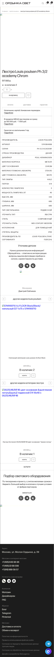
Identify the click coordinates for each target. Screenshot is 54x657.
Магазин (6, 592)
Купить (24, 375)
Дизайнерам (8, 596)
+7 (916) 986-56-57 (10, 569)
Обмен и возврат (10, 630)
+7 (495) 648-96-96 (10, 562)
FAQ (4, 599)
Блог (4, 609)
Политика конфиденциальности (15, 636)
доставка (27, 105)
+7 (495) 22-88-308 (10, 566)
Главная (5, 11)
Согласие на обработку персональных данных (21, 650)
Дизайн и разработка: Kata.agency (16, 654)
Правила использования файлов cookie (18, 640)
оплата (10, 105)
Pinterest (6, 617)
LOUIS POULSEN (45, 140)
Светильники (14, 11)
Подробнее (8, 113)
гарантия (43, 105)
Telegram (6, 613)
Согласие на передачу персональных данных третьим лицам (20, 645)
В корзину (13, 95)
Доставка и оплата (11, 626)
